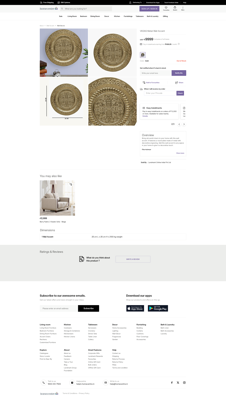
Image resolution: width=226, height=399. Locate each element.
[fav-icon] (166, 8)
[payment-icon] (144, 108)
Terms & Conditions (70, 393)
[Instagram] (184, 382)
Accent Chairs (45, 337)
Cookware (68, 328)
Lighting (115, 331)
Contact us (116, 353)
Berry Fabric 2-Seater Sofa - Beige (53, 222)
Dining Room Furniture (48, 334)
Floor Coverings (142, 337)
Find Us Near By (46, 359)
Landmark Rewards (95, 356)
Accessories (141, 339)
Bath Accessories (167, 331)
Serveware (92, 328)
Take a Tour (68, 362)
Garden (115, 339)
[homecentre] (49, 9)
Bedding (140, 328)
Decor (42, 26)
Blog (65, 365)
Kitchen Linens (69, 337)
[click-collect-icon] (184, 108)
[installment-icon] (141, 44)
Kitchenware (68, 334)
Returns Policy (117, 362)
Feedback (67, 356)
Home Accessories (119, 328)
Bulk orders (92, 365)
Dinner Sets (92, 334)
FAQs (114, 365)
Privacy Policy (84, 393)
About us (67, 353)
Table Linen (92, 337)
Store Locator (45, 356)
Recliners (43, 339)
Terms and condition (120, 368)
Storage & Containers (72, 331)
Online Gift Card (94, 362)
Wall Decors (61, 26)
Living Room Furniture (48, 328)
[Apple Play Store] (135, 308)
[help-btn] (179, 44)
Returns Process (118, 359)
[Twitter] (178, 382)
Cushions (140, 334)
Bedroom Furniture (47, 331)
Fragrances (116, 337)
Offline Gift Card (94, 368)
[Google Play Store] (158, 308)
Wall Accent (50, 26)
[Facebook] (172, 382)
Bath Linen (165, 328)
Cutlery (90, 339)
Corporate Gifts (94, 353)
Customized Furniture (48, 342)
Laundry (164, 334)
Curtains (140, 331)
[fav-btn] (71, 184)
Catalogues (44, 353)
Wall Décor (116, 334)
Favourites (92, 359)
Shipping (115, 356)
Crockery (91, 331)
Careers (67, 359)
